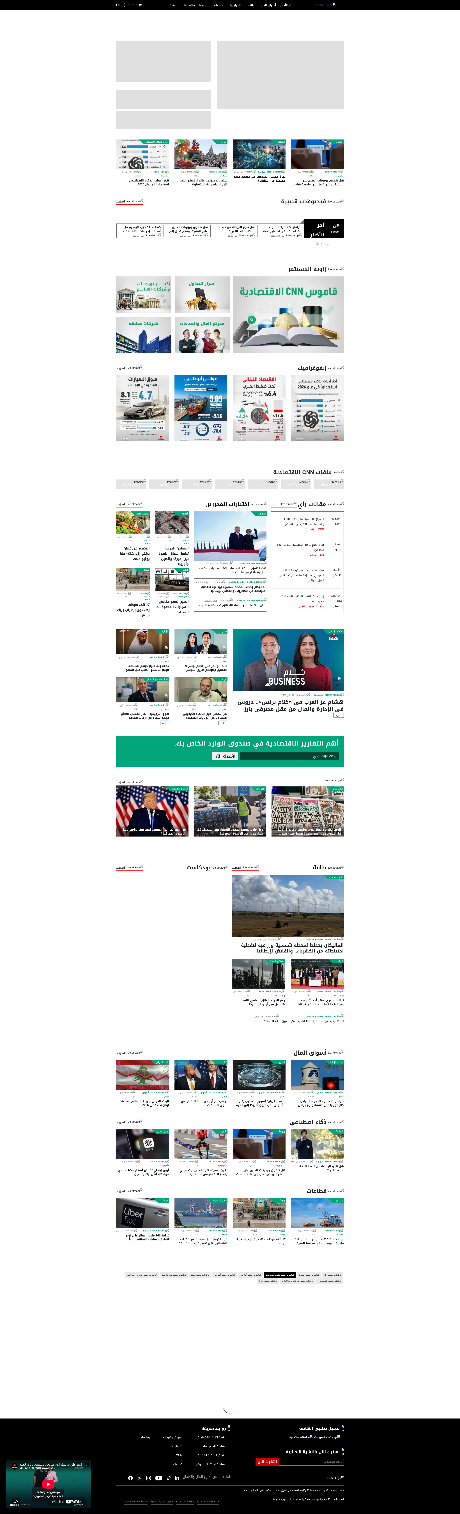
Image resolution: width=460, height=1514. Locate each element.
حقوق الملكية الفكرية (162, 1501)
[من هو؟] (202, 335)
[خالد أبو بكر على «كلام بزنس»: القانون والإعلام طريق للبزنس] (200, 641)
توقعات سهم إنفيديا (309, 1275)
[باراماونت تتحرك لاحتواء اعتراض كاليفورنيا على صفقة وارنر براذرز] (317, 1075)
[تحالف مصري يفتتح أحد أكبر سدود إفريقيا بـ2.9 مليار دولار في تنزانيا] (317, 974)
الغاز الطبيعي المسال (157, 679)
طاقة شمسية (336, 877)
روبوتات (339, 142)
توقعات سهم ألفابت (224, 1275)
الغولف (262, 514)
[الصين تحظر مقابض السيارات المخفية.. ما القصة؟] (172, 579)
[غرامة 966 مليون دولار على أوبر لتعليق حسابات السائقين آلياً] (142, 1213)
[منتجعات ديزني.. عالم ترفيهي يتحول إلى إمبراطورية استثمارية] (200, 154)
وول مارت (260, 789)
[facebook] (130, 1478)
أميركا (185, 514)
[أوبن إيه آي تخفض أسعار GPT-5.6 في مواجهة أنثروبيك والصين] (142, 1144)
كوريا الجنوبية (220, 1200)
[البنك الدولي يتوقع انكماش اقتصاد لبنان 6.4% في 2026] (142, 1075)
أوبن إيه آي (162, 1131)
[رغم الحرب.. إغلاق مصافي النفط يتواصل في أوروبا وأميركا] (258, 974)
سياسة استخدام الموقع (136, 1501)
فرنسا (224, 679)
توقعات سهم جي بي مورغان (142, 1275)
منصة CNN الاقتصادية (208, 1501)
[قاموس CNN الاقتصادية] (288, 314)
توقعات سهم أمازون (250, 1275)
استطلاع (280, 142)
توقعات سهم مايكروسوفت (280, 1275)
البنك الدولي (162, 1062)
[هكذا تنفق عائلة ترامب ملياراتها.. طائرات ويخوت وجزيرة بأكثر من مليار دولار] (230, 536)
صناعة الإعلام (336, 1062)
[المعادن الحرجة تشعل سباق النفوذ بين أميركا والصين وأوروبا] (172, 522)
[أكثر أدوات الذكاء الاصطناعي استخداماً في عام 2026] (142, 154)
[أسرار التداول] (202, 294)
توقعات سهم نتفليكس (329, 1281)
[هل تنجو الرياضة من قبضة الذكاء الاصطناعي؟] (317, 1144)
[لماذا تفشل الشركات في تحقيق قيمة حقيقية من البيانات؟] (259, 154)
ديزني (223, 142)
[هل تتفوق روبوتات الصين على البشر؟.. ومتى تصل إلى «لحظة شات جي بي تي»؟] (317, 154)
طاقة (251, 5)
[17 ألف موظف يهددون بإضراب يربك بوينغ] (133, 579)
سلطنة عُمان (142, 514)
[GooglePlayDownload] (326, 1437)
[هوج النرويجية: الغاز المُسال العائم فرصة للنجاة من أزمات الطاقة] (142, 689)
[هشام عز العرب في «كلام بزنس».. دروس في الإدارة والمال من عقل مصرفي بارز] (288, 660)
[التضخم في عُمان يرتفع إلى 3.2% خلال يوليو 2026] (133, 522)
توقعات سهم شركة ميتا (174, 1275)
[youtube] (158, 1478)
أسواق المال (268, 5)
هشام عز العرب (335, 631)
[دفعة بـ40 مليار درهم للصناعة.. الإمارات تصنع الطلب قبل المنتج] (142, 641)
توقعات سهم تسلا (200, 1275)
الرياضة (339, 1131)
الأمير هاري (337, 789)
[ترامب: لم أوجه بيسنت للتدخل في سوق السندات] (200, 1075)
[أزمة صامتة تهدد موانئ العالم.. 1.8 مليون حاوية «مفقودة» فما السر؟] (317, 1213)
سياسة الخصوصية (185, 1501)
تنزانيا (340, 961)
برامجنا (203, 5)
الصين (185, 570)
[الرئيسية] (325, 5)
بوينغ (146, 570)
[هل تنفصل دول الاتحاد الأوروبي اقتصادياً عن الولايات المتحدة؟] (200, 689)
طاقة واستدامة (237, 582)
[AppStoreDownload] (300, 1437)
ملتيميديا (189, 5)
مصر (224, 631)
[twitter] (177, 1478)
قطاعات (218, 5)
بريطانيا (339, 1200)
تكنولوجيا (235, 5)
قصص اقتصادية (182, 596)
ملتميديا (165, 176)
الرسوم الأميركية (179, 789)
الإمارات (164, 631)
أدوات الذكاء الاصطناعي (156, 142)
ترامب (224, 1062)
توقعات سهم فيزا (268, 1281)
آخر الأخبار (286, 5)
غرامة (165, 1200)
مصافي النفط (277, 961)
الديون (281, 1062)
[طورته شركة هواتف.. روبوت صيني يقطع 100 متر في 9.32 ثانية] (200, 1144)
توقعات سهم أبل (332, 1275)
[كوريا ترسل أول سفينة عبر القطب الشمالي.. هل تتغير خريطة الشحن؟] (200, 1213)
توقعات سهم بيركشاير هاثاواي (297, 1281)
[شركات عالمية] (143, 335)
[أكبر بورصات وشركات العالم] (143, 294)
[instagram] (148, 1478)
